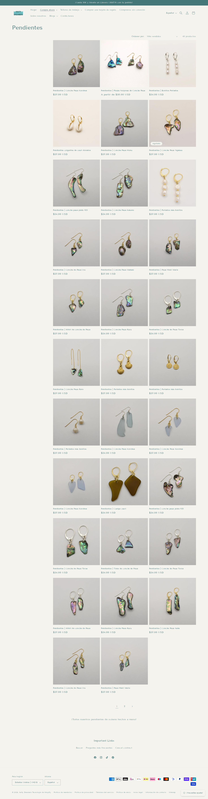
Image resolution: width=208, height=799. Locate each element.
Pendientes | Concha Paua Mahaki (117, 270)
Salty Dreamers (25, 792)
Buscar (79, 748)
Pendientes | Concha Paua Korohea (70, 91)
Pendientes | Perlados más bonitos (166, 210)
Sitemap (172, 792)
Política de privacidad (84, 792)
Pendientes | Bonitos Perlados (163, 91)
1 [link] (116, 706)
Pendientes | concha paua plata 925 (70, 210)
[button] (48, 10)
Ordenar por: (138, 36)
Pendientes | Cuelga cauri (113, 509)
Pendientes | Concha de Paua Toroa (166, 330)
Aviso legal (138, 792)
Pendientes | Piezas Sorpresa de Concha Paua (123, 91)
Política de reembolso (63, 792)
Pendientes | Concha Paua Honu (116, 150)
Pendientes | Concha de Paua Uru (69, 270)
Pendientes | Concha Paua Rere (68, 389)
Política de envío (123, 792)
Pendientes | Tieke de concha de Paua (119, 569)
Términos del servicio (105, 792)
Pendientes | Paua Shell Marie (163, 270)
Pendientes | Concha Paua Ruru (116, 330)
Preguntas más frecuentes (99, 748)
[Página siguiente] (132, 706)
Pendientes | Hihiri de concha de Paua (71, 330)
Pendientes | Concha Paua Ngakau (166, 150)
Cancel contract (123, 748)
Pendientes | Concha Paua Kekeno (117, 210)
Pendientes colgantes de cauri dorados (72, 150)
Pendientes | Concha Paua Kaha (164, 628)
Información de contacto (155, 792)
